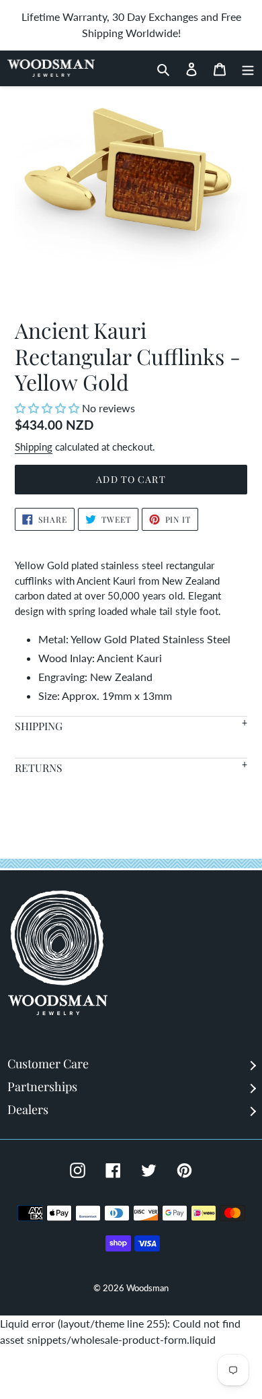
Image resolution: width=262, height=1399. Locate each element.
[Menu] (244, 68)
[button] (48, 407)
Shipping (33, 447)
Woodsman (147, 1287)
